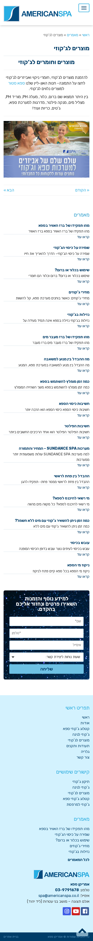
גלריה (85, 751)
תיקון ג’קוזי (80, 781)
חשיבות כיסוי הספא (74, 403)
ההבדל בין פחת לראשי (71, 476)
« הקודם (82, 190)
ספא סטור (16, 83)
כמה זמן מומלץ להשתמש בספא (64, 381)
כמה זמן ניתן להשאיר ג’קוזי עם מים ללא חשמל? (52, 520)
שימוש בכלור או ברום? (72, 270)
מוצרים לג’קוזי (78, 740)
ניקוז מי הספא (78, 565)
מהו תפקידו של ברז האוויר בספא (63, 225)
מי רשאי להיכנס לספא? (70, 498)
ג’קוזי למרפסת (78, 804)
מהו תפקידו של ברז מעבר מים (66, 337)
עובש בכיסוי (79, 542)
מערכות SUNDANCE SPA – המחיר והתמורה (54, 448)
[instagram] (67, 911)
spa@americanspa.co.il (58, 895)
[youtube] (76, 911)
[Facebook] (85, 911)
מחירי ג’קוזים (79, 292)
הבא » (9, 190)
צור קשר (83, 757)
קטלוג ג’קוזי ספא (76, 728)
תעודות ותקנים (77, 746)
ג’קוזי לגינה (80, 734)
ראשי (85, 717)
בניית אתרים (11, 936)
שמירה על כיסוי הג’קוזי (71, 247)
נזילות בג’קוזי (78, 314)
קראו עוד (83, 237)
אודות (84, 723)
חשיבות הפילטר (76, 426)
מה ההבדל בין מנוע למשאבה (66, 359)
